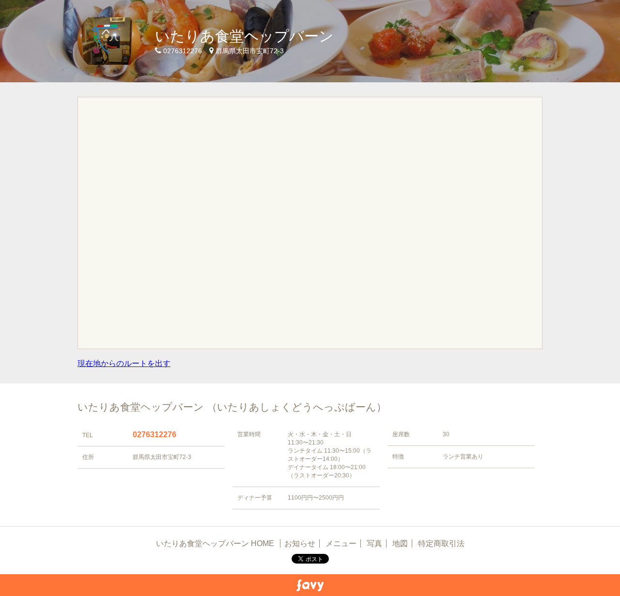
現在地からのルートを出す (124, 363)
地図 (400, 543)
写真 (374, 543)
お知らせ (299, 543)
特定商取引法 (441, 543)
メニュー (341, 543)
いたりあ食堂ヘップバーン (244, 36)
